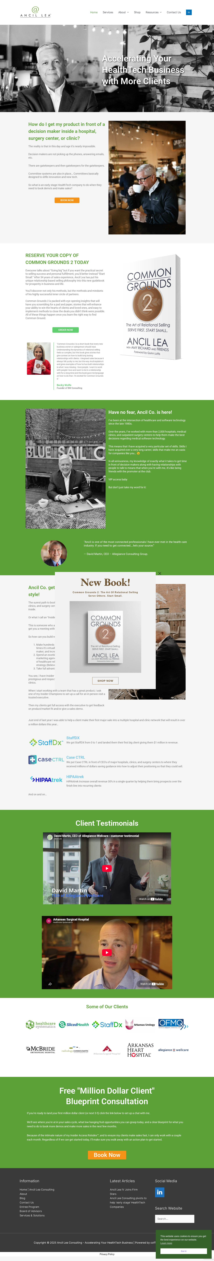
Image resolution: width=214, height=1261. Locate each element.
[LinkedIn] (159, 1192)
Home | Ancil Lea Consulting (37, 1189)
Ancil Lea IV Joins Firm (124, 1189)
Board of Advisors (31, 1211)
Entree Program (29, 1206)
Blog (22, 1198)
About (122, 12)
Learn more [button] (166, 1243)
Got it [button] (183, 1251)
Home (94, 12)
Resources (152, 12)
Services (108, 12)
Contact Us (174, 12)
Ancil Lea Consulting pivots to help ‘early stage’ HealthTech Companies (128, 1202)
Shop (137, 12)
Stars (113, 1193)
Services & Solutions (32, 1215)
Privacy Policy (107, 1254)
